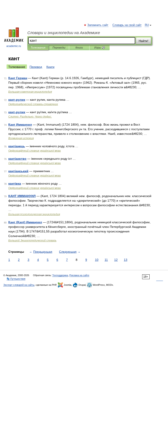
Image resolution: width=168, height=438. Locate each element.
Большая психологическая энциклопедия (34, 214)
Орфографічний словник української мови (34, 150)
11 (106, 259)
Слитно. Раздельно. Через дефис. (30, 116)
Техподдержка (60, 275)
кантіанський (18, 171)
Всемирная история (21, 138)
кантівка (14, 183)
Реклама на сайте (79, 275)
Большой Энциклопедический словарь (32, 240)
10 (96, 259)
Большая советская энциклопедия (30, 91)
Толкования (38, 47)
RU (147, 25)
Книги (79, 47)
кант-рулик (16, 99)
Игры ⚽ (99, 47)
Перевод (36, 67)
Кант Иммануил (20, 124)
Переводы (58, 47)
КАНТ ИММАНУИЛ (22, 196)
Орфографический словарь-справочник (33, 104)
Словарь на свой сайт (127, 25)
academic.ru (13, 46)
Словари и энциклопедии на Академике (63, 33)
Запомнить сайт (98, 25)
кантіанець (16, 146)
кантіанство (17, 158)
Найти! (143, 41)
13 (125, 259)
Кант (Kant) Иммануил (25, 222)
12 (116, 259)
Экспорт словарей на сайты (18, 285)
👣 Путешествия (16, 278)
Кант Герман (17, 78)
